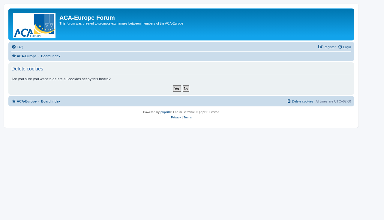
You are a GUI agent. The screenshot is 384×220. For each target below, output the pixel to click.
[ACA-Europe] (34, 24)
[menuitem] (17, 47)
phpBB (165, 112)
